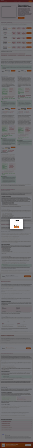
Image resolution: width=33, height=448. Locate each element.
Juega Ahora (16, 227)
